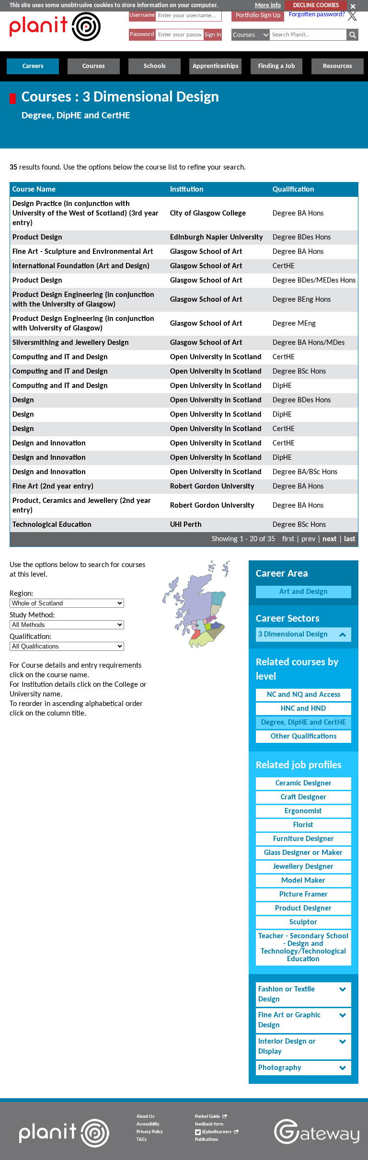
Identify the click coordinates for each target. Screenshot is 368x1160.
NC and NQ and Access (303, 695)
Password (142, 34)
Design (23, 400)
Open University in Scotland (216, 357)
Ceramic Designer (304, 783)
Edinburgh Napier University (216, 237)
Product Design (37, 237)
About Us (145, 1117)
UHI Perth (186, 525)
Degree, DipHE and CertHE (303, 723)
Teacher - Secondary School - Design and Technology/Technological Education (303, 948)
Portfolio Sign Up (258, 15)
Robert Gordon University (212, 486)
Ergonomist (303, 811)
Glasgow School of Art (206, 252)
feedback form (209, 1124)
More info (268, 5)
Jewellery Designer (303, 867)
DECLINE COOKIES (316, 5)
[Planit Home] (55, 46)
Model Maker (303, 881)
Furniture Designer (303, 839)
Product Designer (303, 908)
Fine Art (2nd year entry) (52, 486)
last (350, 539)
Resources (337, 66)
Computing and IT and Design (60, 357)
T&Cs (142, 1139)
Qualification (293, 189)
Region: (21, 594)
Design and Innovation (49, 443)
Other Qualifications (303, 736)
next (329, 539)
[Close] (353, 6)
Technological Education (52, 525)
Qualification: (30, 637)
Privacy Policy (150, 1132)
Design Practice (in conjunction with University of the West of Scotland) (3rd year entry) (85, 213)
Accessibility (148, 1124)
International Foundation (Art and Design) (81, 266)
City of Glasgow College (208, 213)
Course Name (34, 189)
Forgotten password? (317, 14)
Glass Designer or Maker (303, 853)
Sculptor (303, 922)
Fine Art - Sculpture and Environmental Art (82, 252)
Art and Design (303, 592)
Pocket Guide (207, 1117)
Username (142, 15)
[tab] (303, 634)
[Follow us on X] (352, 16)
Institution (187, 189)
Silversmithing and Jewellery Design (70, 343)
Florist (303, 825)
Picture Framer (303, 894)
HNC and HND (303, 709)
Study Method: (32, 615)
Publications (206, 1139)
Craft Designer (303, 797)
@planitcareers (216, 1132)
